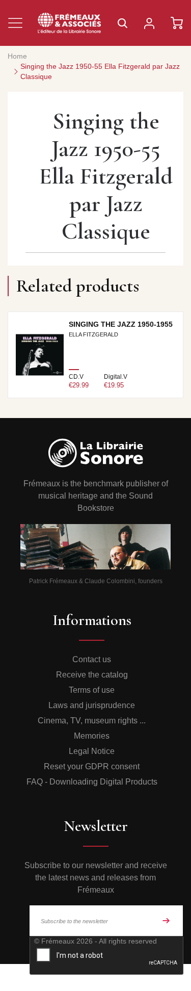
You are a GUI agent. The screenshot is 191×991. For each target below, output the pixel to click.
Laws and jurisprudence (91, 705)
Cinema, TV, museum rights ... (92, 720)
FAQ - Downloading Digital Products (91, 781)
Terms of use (92, 690)
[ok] (166, 920)
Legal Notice (92, 751)
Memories (92, 736)
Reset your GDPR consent (92, 766)
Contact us (91, 659)
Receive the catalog (92, 674)
